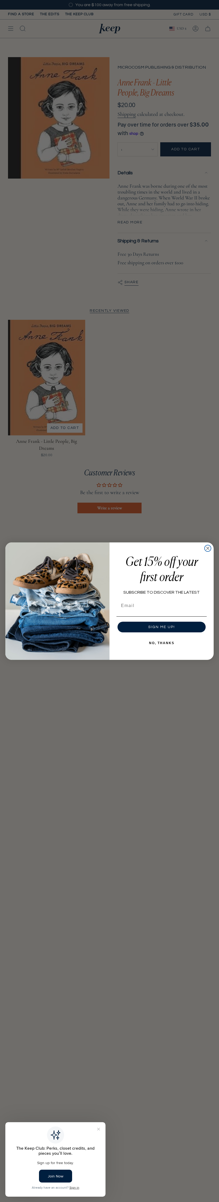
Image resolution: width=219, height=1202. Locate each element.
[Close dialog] (208, 548)
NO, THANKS (161, 643)
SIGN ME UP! (161, 627)
